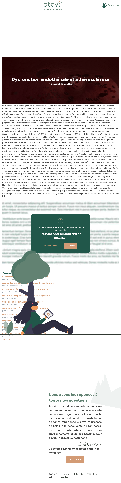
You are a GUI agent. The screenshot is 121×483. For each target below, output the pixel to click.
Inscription (75, 459)
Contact (96, 474)
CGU (76, 474)
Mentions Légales (65, 475)
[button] (110, 5)
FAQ (89, 474)
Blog (83, 474)
